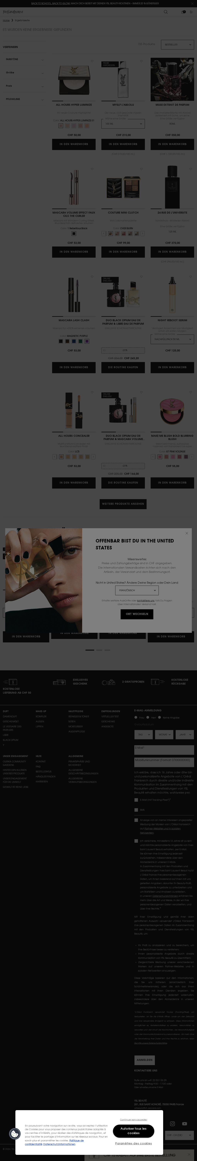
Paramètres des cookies (133, 1143)
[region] (89, 1132)
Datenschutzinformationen (59, 1144)
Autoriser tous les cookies (134, 1131)
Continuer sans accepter (133, 1120)
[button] (15, 1134)
